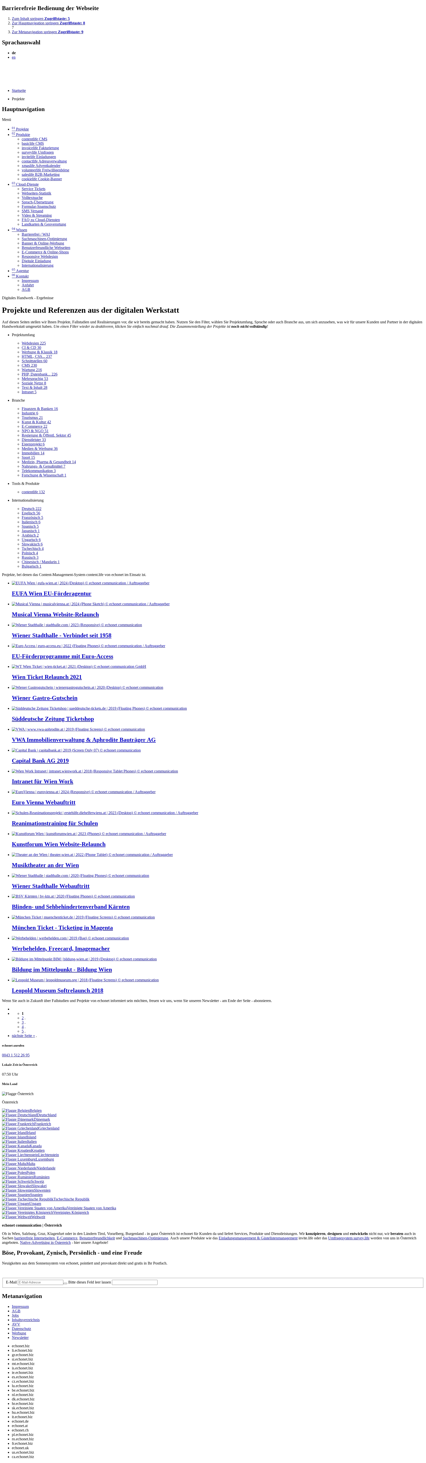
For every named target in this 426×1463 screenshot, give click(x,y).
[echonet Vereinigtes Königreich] (27, 1212)
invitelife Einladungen (39, 157)
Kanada (36, 1146)
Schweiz (37, 1181)
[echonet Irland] (14, 1133)
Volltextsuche (32, 198)
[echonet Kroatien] (16, 1150)
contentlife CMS (34, 139)
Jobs (15, 1315)
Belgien (36, 1110)
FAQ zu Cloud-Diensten (41, 220)
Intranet (29, 392)
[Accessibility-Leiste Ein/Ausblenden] (3, 82)
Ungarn (35, 1203)
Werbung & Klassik (39, 352)
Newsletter (20, 1337)
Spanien (36, 1195)
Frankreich (42, 1124)
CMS (29, 365)
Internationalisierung (37, 265)
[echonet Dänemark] (18, 1119)
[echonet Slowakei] (17, 1186)
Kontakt (20, 276)
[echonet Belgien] (16, 1110)
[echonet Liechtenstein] (20, 1155)
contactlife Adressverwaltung (44, 161)
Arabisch (30, 535)
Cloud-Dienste (25, 184)
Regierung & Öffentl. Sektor (46, 435)
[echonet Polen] (14, 1172)
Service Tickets (33, 189)
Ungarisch (31, 540)
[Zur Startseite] (13, 69)
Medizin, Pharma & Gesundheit (49, 462)
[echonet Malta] (14, 1164)
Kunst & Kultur (36, 422)
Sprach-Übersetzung (37, 202)
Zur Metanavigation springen (47, 32)
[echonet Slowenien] (18, 1190)
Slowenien (42, 1190)
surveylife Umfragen (38, 152)
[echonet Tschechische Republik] (27, 1199)
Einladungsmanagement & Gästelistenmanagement (258, 1238)
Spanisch (30, 526)
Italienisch (31, 522)
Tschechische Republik (71, 1199)
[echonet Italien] (14, 1141)
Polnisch (30, 553)
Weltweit (38, 1217)
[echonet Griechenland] (20, 1128)
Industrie (30, 413)
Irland (31, 1133)
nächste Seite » (23, 1036)
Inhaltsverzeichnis (26, 1320)
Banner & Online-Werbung (43, 243)
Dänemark (42, 1119)
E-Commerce (34, 426)
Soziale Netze (34, 383)
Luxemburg (45, 1159)
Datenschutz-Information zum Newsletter (34, 1271)
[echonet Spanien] (16, 1195)
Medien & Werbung (40, 448)
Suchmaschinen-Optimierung (44, 239)
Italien (32, 1141)
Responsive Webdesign (40, 256)
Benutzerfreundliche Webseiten (46, 248)
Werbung (19, 1333)
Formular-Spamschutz (39, 206)
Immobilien (33, 453)
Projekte (20, 129)
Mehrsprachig (35, 379)
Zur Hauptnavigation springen (48, 23)
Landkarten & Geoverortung (44, 224)
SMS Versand (32, 211)
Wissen (19, 230)
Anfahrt (28, 285)
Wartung (32, 370)
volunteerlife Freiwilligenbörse (45, 170)
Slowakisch (32, 544)
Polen (30, 1172)
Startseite (19, 90)
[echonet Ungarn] (15, 1203)
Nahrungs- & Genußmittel (43, 466)
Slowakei (39, 1186)
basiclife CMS (33, 143)
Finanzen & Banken (40, 409)
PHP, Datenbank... (39, 374)
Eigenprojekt (33, 444)
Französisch (32, 517)
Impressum (30, 281)
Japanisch (31, 531)
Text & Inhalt (34, 387)
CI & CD (31, 347)
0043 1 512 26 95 (16, 1055)
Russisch (30, 557)
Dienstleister (34, 440)
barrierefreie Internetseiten (34, 1238)
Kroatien (38, 1150)
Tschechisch (33, 548)
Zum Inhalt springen (41, 18)
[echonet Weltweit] (16, 1217)
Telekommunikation (39, 471)
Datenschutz (21, 1329)
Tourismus (32, 417)
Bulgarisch (31, 566)
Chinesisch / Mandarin (41, 562)
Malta (30, 1164)
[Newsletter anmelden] (65, 1283)
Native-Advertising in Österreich (45, 1242)
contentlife (33, 492)
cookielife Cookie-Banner (42, 179)
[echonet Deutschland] (19, 1115)
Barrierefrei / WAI (36, 234)
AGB (26, 289)
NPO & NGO (35, 431)
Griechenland (48, 1128)
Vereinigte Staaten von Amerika (91, 1208)
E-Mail (11, 1282)
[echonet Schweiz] (16, 1181)
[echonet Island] (14, 1137)
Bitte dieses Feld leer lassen (89, 1282)
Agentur (20, 271)
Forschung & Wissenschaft (44, 475)
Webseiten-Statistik (36, 193)
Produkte (21, 134)
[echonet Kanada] (16, 1146)
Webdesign (34, 343)
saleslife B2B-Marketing (41, 174)
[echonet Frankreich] (18, 1124)
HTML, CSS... (37, 356)
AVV (16, 1324)
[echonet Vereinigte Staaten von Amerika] (34, 1208)
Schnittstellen (34, 361)
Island (31, 1137)
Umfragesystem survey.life (349, 1238)
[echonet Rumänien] (18, 1177)
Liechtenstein (48, 1155)
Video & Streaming (37, 215)
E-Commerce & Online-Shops (45, 252)
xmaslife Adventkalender (41, 166)
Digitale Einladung (36, 261)
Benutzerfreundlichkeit (97, 1238)
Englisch (31, 513)
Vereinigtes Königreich (71, 1212)
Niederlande (45, 1168)
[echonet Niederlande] (19, 1168)
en (14, 57)
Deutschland (46, 1115)
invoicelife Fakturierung (40, 148)
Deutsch (31, 509)
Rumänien (42, 1177)
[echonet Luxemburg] (19, 1159)
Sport (28, 457)
